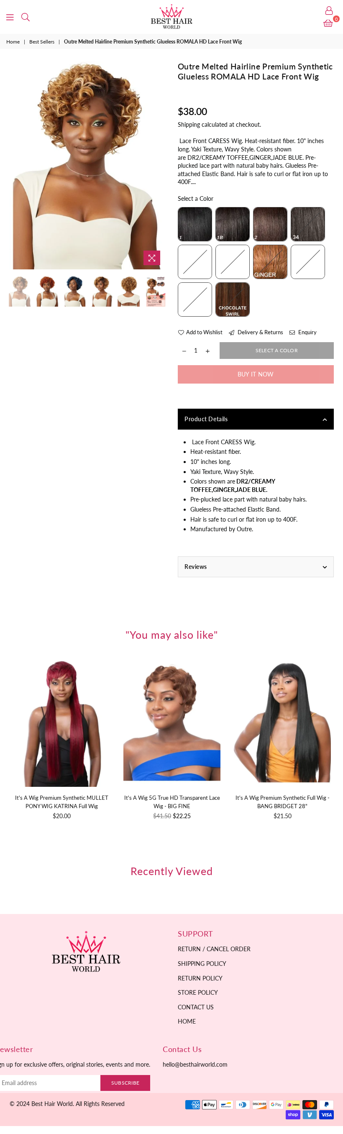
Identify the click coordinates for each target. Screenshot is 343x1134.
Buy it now (256, 374)
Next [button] (158, 165)
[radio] (195, 224)
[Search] (25, 16)
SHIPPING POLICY (202, 963)
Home (13, 41)
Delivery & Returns (259, 332)
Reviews (195, 566)
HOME (187, 1021)
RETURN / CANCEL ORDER (214, 948)
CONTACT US (196, 1007)
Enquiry (307, 332)
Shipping (189, 124)
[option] (88, 165)
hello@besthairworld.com (195, 1064)
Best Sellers (41, 41)
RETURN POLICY (200, 978)
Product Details (206, 418)
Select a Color (195, 198)
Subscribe (125, 1083)
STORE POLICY (198, 992)
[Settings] (329, 10)
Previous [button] (17, 165)
